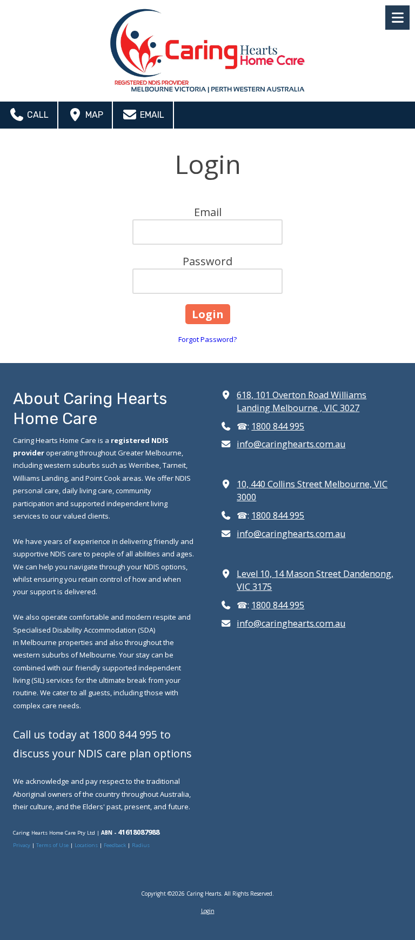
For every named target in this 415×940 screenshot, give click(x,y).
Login (208, 911)
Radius (141, 845)
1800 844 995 (277, 426)
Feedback (115, 845)
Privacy (22, 845)
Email (151, 115)
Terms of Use (53, 845)
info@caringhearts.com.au (291, 444)
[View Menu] (397, 17)
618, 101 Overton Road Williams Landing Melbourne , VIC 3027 (301, 401)
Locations (86, 845)
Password (207, 261)
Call (37, 115)
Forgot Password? (207, 339)
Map (93, 115)
